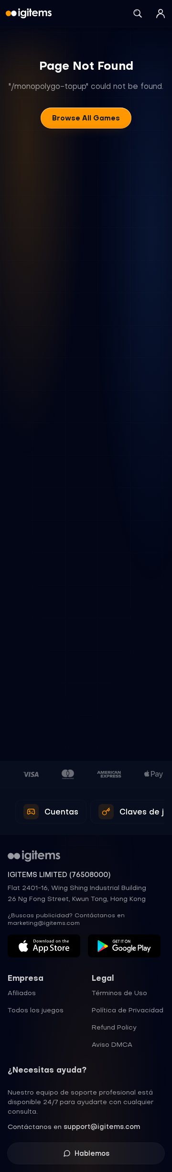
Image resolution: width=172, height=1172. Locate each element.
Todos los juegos (36, 1010)
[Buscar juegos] (137, 13)
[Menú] (160, 13)
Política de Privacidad (127, 1010)
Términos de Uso (119, 992)
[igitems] (28, 13)
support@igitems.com (102, 1126)
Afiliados (22, 992)
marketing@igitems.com (44, 923)
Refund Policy (114, 1027)
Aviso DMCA (112, 1044)
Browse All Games (86, 118)
